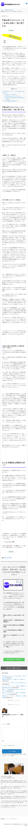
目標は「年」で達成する (10, 94)
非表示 (15, 88)
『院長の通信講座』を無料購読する (14, 659)
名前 (3, 740)
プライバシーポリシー (13, 818)
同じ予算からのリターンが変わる (12, 96)
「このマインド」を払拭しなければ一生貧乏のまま (14, 682)
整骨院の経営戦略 (7, 557)
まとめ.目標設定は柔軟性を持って (10, 100)
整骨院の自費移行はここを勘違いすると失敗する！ (14, 679)
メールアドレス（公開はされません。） (9, 745)
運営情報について (4, 818)
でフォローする (15, 700)
